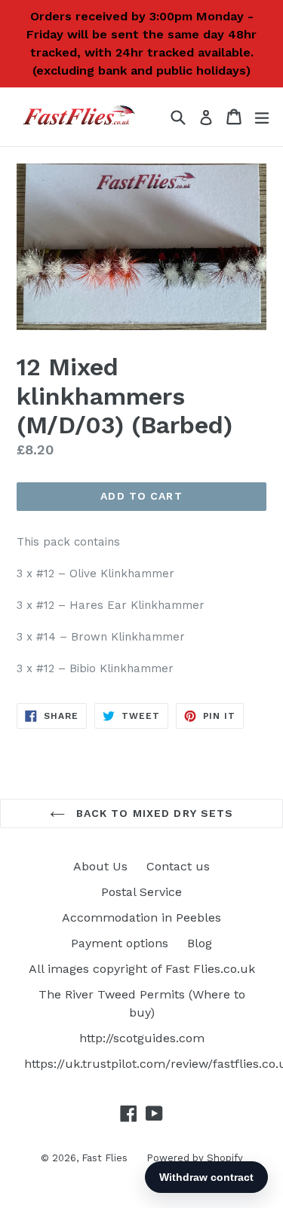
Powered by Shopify (194, 1158)
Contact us (178, 866)
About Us (100, 866)
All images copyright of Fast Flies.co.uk (142, 969)
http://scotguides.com (142, 1038)
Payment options (119, 943)
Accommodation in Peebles (141, 917)
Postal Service (141, 892)
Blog (199, 943)
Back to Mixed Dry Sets (153, 813)
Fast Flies (105, 1158)
